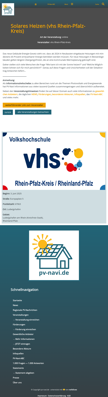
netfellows (73, 389)
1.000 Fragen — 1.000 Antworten (28, 363)
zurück (8, 112)
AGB (68, 396)
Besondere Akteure (22, 348)
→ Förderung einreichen (24, 329)
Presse (16, 377)
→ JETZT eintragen (21, 343)
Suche (97, 4)
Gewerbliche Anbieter (23, 334)
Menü (66, 4)
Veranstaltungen (21, 314)
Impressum (42, 396)
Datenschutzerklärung (57, 396)
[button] (103, 4)
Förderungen (19, 324)
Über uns (17, 382)
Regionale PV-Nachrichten (25, 310)
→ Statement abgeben (23, 372)
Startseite (17, 300)
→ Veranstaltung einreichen (26, 319)
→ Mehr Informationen (24, 339)
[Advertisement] (54, 122)
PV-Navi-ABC (51, 4)
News (15, 305)
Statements (18, 368)
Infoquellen (18, 353)
